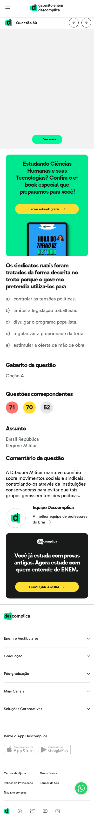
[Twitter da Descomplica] (32, 812)
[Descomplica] (17, 619)
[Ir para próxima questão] (86, 22)
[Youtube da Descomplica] (45, 811)
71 (12, 407)
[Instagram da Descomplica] (57, 812)
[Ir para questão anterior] (74, 22)
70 (29, 407)
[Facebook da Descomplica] (20, 812)
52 (46, 407)
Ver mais (49, 139)
